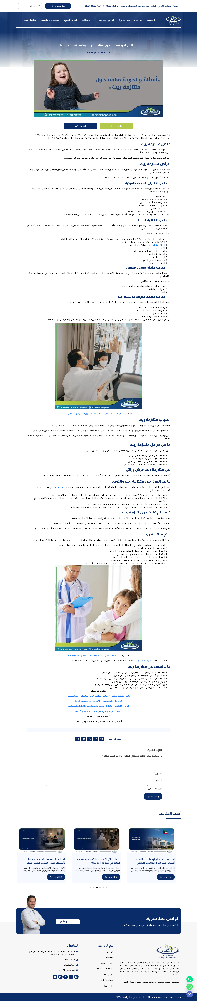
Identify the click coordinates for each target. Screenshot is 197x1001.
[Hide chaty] (189, 994)
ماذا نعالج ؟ (124, 20)
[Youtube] (55, 977)
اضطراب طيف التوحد (144, 661)
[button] (101, 739)
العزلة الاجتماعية (158, 245)
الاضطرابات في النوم (156, 248)
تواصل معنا (30, 20)
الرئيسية (151, 20)
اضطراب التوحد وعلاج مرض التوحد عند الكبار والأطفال (98, 711)
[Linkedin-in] (60, 977)
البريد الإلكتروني (155, 788)
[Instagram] (71, 977)
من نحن (138, 20)
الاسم (159, 780)
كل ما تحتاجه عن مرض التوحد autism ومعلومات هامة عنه (93, 655)
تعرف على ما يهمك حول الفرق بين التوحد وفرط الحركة (98, 701)
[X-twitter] (65, 977)
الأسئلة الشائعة (107, 980)
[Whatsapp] (189, 987)
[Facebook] (76, 977)
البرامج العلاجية (106, 20)
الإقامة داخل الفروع (50, 20)
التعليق (158, 773)
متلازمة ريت (58, 487)
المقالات (86, 20)
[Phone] (189, 979)
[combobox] (30, 6)
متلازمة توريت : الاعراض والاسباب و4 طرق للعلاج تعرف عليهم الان (94, 414)
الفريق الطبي (70, 20)
